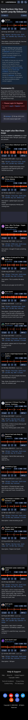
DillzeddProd (10, 642)
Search (24, 15)
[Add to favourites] (12, 28)
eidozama (9, 22)
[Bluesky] (17, 695)
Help (3, 675)
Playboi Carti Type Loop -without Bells (13, 528)
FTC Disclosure (19, 683)
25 (25, 231)
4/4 (7, 36)
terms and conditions (8, 57)
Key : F (12, 246)
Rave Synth (9, 292)
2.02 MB (11, 163)
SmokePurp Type (10, 467)
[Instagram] (17, 700)
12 (25, 531)
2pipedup (9, 261)
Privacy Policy (20, 681)
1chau (8, 606)
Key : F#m (13, 586)
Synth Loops (22, 196)
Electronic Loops (16, 161)
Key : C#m (14, 276)
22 (25, 261)
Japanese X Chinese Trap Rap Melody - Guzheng (15, 403)
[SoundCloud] (11, 700)
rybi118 (9, 572)
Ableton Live (20, 197)
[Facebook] (5, 695)
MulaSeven (10, 406)
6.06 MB (7, 276)
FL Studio (18, 246)
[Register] (22, 2)
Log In (11, 106)
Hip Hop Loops (15, 34)
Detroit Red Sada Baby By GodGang (14, 435)
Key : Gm (13, 197)
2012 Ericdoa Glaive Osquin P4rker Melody (14, 178)
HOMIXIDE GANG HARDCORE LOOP (15, 569)
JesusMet (9, 503)
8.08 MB (11, 36)
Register (17, 106)
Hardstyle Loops (16, 306)
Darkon (7, 20)
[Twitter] (23, 695)
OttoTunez (10, 531)
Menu (5, 15)
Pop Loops (14, 371)
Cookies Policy (8, 683)
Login (4, 28)
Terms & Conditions (8, 681)
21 (25, 468)
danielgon (8, 116)
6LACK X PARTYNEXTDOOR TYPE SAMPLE (16, 355)
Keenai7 (9, 468)
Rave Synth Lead (10, 640)
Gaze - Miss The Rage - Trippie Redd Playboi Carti (15, 226)
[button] (25, 2)
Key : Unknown (19, 36)
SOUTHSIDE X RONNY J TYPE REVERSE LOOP (14, 500)
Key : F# (13, 453)
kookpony (10, 438)
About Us (9, 675)
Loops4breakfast (12, 229)
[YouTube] (11, 695)
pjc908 (8, 149)
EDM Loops (14, 244)
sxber (8, 358)
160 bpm (7, 34)
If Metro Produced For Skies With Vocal (14, 258)
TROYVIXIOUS (11, 181)
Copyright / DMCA (14, 677)
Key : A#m (14, 372)
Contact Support (19, 675)
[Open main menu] (2, 2)
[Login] (18, 2)
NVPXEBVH (10, 326)
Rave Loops (14, 656)
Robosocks (10, 294)
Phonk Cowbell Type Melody (14, 324)
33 (25, 183)
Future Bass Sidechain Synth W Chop (15, 146)
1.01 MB (11, 308)
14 (25, 149)
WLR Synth (9, 604)
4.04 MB (7, 197)
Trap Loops (14, 196)
